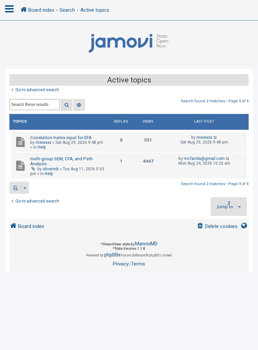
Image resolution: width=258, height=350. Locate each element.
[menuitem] (217, 226)
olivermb (51, 169)
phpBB (111, 255)
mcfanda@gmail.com (204, 158)
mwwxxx (43, 142)
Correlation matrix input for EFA (61, 137)
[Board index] (129, 43)
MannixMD (146, 244)
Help (42, 147)
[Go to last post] (215, 137)
